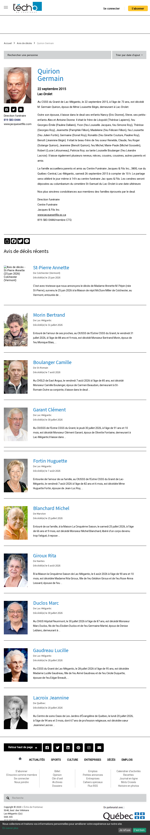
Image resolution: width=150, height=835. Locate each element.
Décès (111, 759)
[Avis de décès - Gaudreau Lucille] (75, 664)
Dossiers (57, 785)
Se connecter (111, 8)
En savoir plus (10, 828)
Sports (56, 759)
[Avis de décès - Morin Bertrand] (75, 328)
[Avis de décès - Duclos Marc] (75, 616)
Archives (57, 782)
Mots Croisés (128, 782)
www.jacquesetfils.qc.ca (52, 214)
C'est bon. (139, 830)
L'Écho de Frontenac (32, 807)
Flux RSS (93, 785)
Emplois (127, 759)
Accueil (8, 43)
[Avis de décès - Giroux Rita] (75, 569)
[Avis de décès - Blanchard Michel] (75, 522)
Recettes (128, 774)
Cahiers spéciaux (93, 782)
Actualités (37, 759)
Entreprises (92, 759)
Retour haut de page (20, 747)
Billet (57, 771)
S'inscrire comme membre (21, 774)
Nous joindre (21, 782)
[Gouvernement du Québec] (124, 820)
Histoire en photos (128, 785)
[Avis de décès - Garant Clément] (75, 423)
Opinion (57, 774)
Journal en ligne (128, 778)
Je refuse (124, 830)
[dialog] (75, 828)
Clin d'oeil (57, 778)
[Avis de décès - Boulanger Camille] (75, 376)
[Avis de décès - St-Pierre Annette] (75, 281)
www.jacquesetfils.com (17, 124)
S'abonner (138, 8)
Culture (72, 759)
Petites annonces (93, 774)
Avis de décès (24, 43)
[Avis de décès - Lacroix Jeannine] (75, 711)
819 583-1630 (11, 820)
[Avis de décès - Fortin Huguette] (75, 474)
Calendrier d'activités (129, 771)
